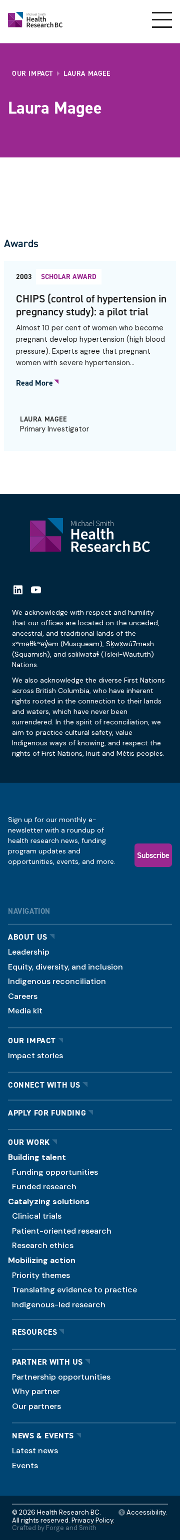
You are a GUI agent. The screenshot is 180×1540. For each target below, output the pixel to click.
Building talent (37, 1157)
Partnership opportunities (61, 1377)
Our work (29, 1142)
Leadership (29, 952)
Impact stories (35, 1055)
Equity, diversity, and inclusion (65, 967)
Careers (23, 996)
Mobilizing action (42, 1260)
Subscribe (153, 855)
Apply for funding (47, 1113)
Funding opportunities (55, 1172)
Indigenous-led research (59, 1304)
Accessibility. (146, 1512)
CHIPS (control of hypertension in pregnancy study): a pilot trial (91, 304)
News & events (43, 1435)
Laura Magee (43, 419)
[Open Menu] (162, 20)
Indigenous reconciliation (57, 981)
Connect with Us (44, 1085)
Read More (34, 383)
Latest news (35, 1450)
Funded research (44, 1186)
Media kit (25, 1010)
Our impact (32, 1040)
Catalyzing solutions (49, 1201)
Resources (34, 1332)
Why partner (36, 1391)
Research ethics (43, 1245)
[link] (90, 356)
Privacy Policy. (93, 1520)
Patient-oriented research (62, 1231)
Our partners (36, 1406)
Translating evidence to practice (74, 1289)
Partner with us (47, 1362)
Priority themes (41, 1275)
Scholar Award (68, 276)
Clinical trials (37, 1216)
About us (28, 937)
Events (25, 1465)
